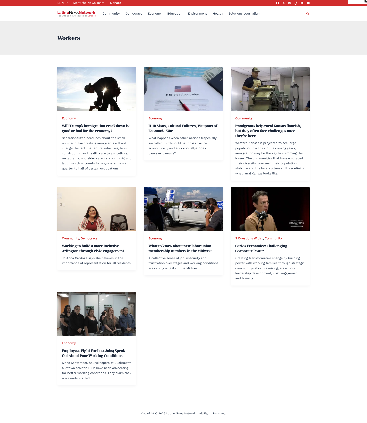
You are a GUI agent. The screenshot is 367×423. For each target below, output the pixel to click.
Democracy (133, 13)
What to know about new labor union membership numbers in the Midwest (180, 248)
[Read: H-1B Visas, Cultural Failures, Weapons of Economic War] (183, 89)
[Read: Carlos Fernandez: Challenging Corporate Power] (270, 208)
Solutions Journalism (244, 13)
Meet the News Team (88, 3)
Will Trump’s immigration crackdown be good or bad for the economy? (96, 128)
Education (174, 13)
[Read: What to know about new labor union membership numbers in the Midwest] (183, 208)
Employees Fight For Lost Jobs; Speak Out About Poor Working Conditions (93, 353)
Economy (155, 13)
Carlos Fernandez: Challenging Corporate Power (261, 248)
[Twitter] (283, 3)
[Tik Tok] (295, 3)
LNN (60, 3)
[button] (66, 3)
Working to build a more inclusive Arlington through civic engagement (93, 248)
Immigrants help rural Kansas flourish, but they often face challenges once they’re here (268, 130)
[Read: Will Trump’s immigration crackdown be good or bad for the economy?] (96, 89)
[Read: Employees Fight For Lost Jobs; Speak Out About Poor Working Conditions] (96, 313)
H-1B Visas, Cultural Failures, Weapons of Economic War (183, 128)
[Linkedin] (302, 3)
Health (218, 13)
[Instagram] (289, 3)
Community (111, 13)
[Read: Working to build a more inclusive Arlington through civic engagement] (96, 208)
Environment (197, 13)
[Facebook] (277, 3)
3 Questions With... (249, 238)
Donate (115, 3)
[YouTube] (308, 3)
